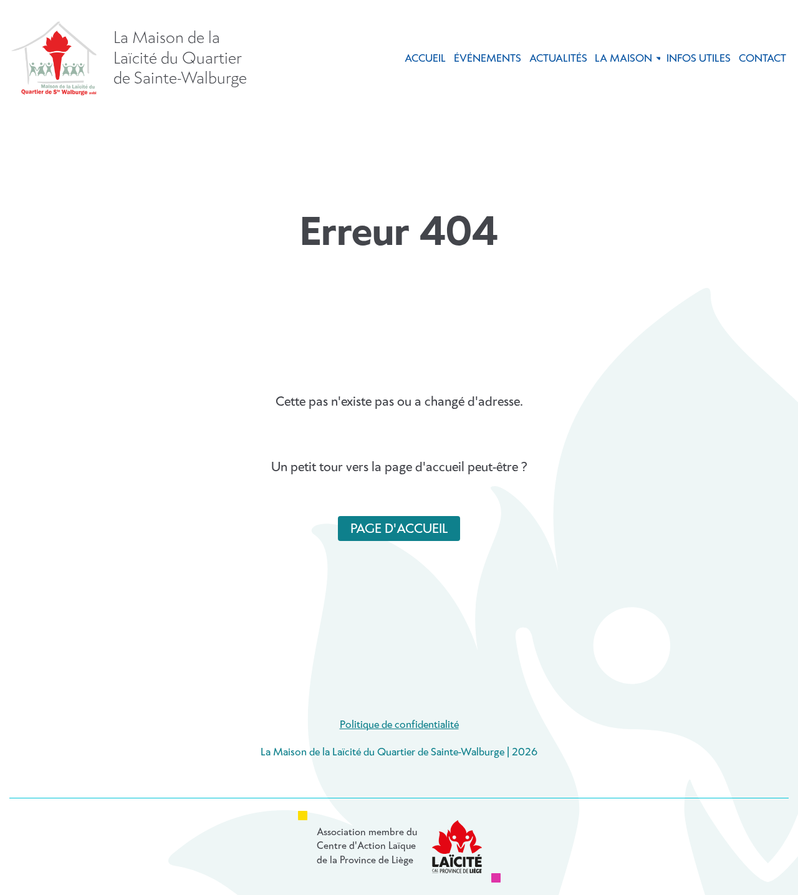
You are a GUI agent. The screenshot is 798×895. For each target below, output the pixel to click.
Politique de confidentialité (399, 725)
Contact (762, 59)
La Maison (623, 59)
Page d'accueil (399, 529)
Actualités (558, 59)
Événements (487, 59)
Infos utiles (698, 59)
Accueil (425, 59)
